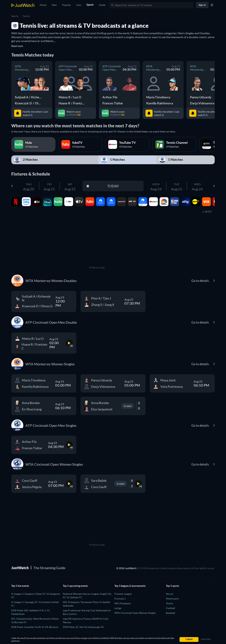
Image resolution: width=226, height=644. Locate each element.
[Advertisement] (97, 243)
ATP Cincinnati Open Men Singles (111, 67)
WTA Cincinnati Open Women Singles (135, 612)
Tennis (26, 15)
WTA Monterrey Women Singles (152, 67)
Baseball (170, 612)
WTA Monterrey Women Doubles (21, 67)
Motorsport (172, 598)
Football (170, 608)
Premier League (123, 593)
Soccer (169, 593)
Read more (17, 46)
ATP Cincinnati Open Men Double (68, 67)
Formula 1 (120, 598)
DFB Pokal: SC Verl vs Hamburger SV (83, 626)
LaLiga (117, 608)
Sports (14, 15)
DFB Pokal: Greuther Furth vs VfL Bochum (34, 626)
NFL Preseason (122, 603)
